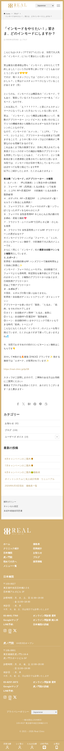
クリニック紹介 (11, 548)
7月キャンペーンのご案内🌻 (19, 465)
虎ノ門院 (7, 557)
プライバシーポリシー (18, 711)
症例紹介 (37, 548)
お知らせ (11, 423)
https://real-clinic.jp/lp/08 (16, 369)
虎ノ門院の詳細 (41, 686)
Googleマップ (10, 620)
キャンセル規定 (11, 506)
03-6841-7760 (10, 615)
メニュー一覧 (10, 566)
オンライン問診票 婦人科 (45, 620)
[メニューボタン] (58, 6)
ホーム (6, 544)
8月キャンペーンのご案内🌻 (19, 459)
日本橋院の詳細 (41, 624)
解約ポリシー (10, 502)
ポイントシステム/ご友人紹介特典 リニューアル (30, 479)
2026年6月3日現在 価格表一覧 (21, 485)
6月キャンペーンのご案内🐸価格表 (22, 472)
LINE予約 (8, 624)
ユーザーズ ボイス (16, 437)
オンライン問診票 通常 (44, 615)
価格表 (36, 544)
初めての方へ (10, 561)
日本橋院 (7, 553)
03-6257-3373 (10, 682)
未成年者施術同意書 (13, 511)
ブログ (24, 39)
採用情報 (37, 561)
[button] (18, 404)
